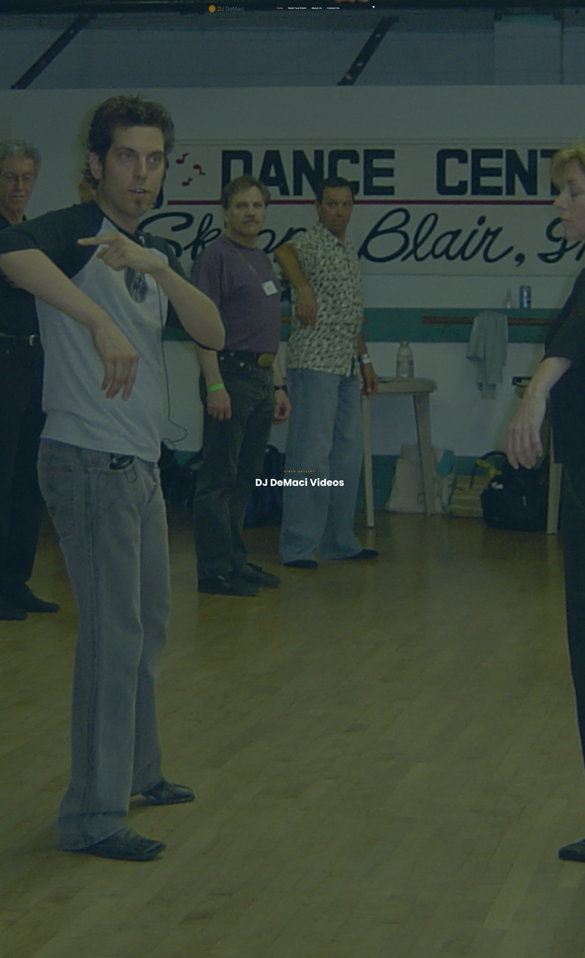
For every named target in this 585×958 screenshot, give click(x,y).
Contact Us (333, 8)
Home (280, 8)
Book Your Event (297, 8)
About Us (317, 8)
